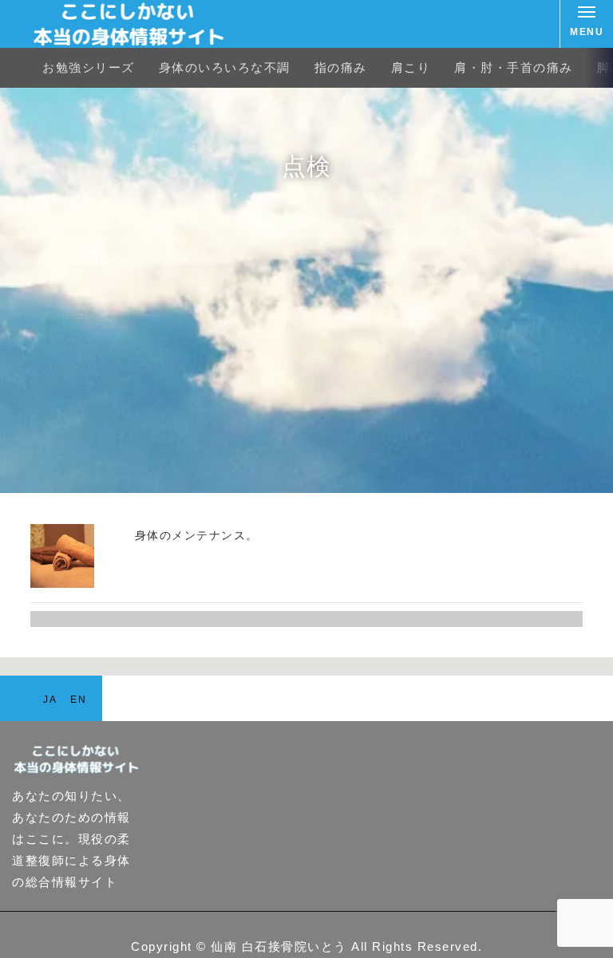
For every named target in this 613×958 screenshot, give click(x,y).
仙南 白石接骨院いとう (279, 946)
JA (50, 699)
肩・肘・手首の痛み (513, 67)
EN (78, 699)
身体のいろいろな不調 (225, 67)
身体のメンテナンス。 (197, 535)
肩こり (411, 67)
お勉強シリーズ (88, 67)
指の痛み (340, 67)
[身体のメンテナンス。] (62, 583)
